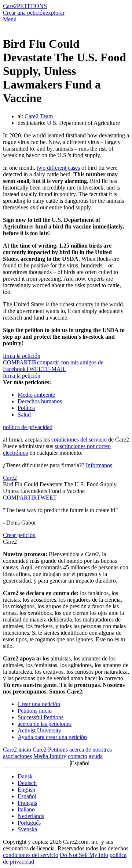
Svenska (27, 829)
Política (26, 408)
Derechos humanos (40, 401)
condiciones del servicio (79, 439)
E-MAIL (56, 369)
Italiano (26, 809)
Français (27, 803)
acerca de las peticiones (45, 724)
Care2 (10, 6)
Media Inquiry (49, 756)
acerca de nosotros (90, 749)
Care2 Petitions (50, 749)
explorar (55, 13)
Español (80, 763)
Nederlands (31, 816)
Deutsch (27, 783)
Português (29, 823)
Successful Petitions (40, 717)
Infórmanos (99, 465)
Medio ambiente (36, 395)
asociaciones (17, 756)
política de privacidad (27, 427)
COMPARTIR (20, 497)
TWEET (36, 369)
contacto (77, 756)
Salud (24, 414)
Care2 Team (39, 116)
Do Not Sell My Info (84, 855)
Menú (9, 19)
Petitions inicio (35, 710)
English (26, 789)
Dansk (25, 776)
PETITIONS (32, 6)
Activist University (39, 730)
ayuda (96, 756)
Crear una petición (24, 13)
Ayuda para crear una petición (52, 737)
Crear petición (19, 535)
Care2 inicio (17, 749)
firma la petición (21, 356)
